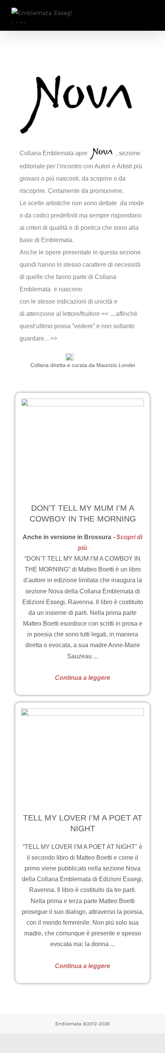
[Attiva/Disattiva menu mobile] (150, 13)
